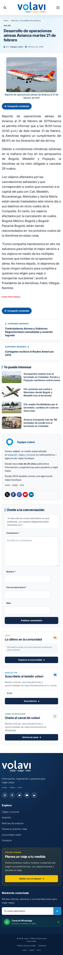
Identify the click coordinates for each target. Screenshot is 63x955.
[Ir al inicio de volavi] (16, 766)
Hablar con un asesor (30, 878)
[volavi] (31, 8)
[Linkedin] (31, 494)
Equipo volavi (16, 46)
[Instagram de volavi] (5, 795)
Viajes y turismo (10, 811)
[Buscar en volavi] (5, 8)
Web (8, 603)
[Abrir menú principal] (58, 7)
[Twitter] (7, 494)
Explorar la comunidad (30, 659)
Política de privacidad (26, 945)
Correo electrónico (16, 587)
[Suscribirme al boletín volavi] (57, 911)
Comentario (13, 533)
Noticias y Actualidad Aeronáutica (26, 20)
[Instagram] (19, 494)
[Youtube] (25, 494)
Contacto (7, 840)
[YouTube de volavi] (27, 795)
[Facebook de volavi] (12, 795)
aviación (12, 454)
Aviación (6, 817)
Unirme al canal (30, 737)
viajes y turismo (26, 454)
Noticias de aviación (13, 823)
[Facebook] (13, 494)
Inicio (6, 20)
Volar (7, 25)
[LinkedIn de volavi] (34, 795)
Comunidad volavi (11, 834)
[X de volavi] (19, 795)
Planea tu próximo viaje (14, 829)
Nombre (11, 571)
